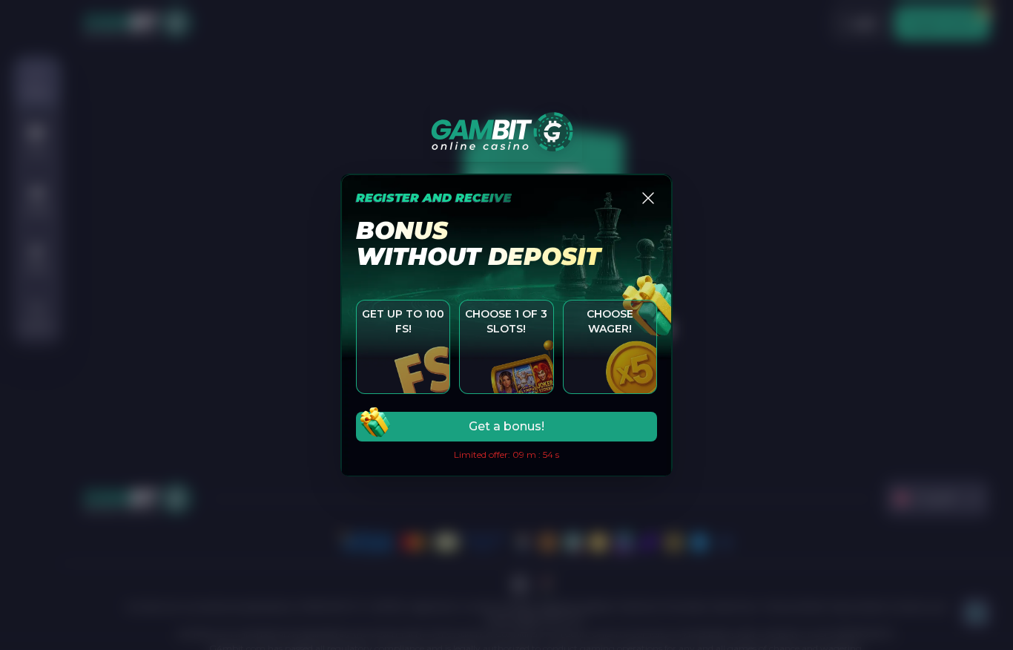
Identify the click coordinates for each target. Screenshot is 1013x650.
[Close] (648, 198)
